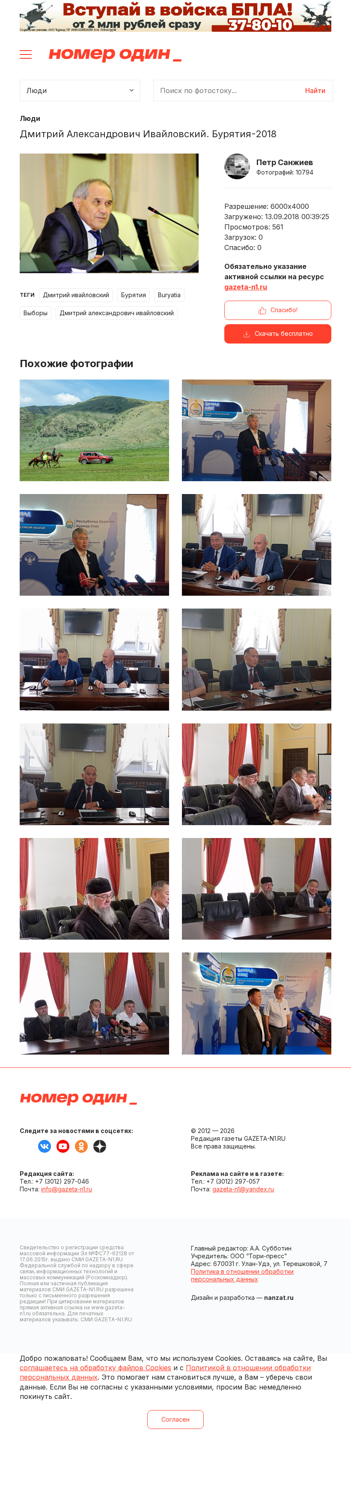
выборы (36, 312)
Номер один (115, 56)
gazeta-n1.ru (245, 287)
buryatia (169, 294)
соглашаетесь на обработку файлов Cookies (95, 1367)
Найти (315, 90)
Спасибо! (284, 309)
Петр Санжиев (284, 162)
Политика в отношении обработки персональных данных (242, 1275)
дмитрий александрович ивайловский (116, 312)
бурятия (133, 294)
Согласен (175, 1419)
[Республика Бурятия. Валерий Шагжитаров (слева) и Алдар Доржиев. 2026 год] (256, 1003)
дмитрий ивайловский (76, 294)
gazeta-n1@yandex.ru (243, 1189)
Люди (30, 118)
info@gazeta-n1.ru (66, 1189)
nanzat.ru (279, 1297)
